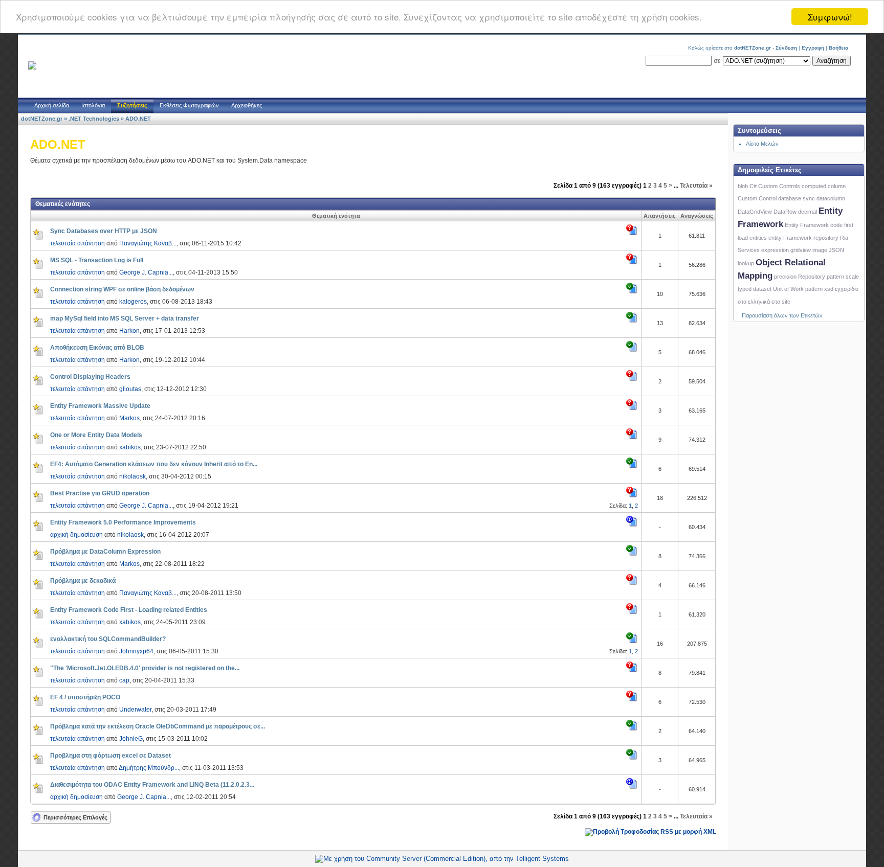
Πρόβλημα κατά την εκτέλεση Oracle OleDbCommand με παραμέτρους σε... (157, 726)
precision (785, 276)
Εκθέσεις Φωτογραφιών (189, 105)
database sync (796, 198)
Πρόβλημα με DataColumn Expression (105, 551)
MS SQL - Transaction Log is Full (96, 260)
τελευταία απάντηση (77, 243)
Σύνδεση (786, 48)
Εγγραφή (813, 48)
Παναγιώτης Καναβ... (147, 243)
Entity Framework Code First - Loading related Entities (128, 609)
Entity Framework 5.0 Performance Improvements (123, 522)
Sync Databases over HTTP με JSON (103, 231)
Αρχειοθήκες (246, 105)
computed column (824, 186)
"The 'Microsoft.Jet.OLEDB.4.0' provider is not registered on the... (144, 668)
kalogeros (133, 301)
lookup (746, 263)
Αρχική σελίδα (51, 105)
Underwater (135, 709)
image (819, 250)
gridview (800, 250)
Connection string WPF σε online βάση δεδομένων (122, 289)
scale (852, 276)
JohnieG (131, 738)
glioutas (130, 389)
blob (743, 186)
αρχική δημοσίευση (76, 534)
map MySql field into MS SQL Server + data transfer (124, 318)
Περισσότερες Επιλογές (75, 817)
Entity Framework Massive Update (100, 405)
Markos (129, 418)
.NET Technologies (94, 119)
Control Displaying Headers (90, 376)
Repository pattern (821, 276)
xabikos (130, 447)
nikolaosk (132, 476)
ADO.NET (138, 119)
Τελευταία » (696, 185)
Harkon (129, 330)
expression (775, 250)
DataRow (785, 212)
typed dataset (754, 289)
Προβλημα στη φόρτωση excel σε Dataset (110, 755)
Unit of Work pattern (798, 289)
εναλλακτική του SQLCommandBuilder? (108, 639)
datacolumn (830, 198)
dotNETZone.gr (41, 119)
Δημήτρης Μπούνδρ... (149, 767)
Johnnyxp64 (136, 651)
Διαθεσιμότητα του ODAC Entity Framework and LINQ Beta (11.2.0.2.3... (152, 784)
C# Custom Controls (774, 186)
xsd (828, 289)
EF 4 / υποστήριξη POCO (85, 697)
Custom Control (757, 198)
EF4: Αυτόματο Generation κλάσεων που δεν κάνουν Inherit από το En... (153, 464)
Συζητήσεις (132, 105)
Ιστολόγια (93, 105)
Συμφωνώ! (830, 16)
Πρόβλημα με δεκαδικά (83, 580)
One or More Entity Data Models (96, 435)
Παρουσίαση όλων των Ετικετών (782, 315)
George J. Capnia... (146, 272)
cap (124, 680)
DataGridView (755, 212)
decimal (807, 212)
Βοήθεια (838, 48)
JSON (836, 250)
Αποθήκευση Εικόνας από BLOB (97, 347)
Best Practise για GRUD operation (99, 493)
